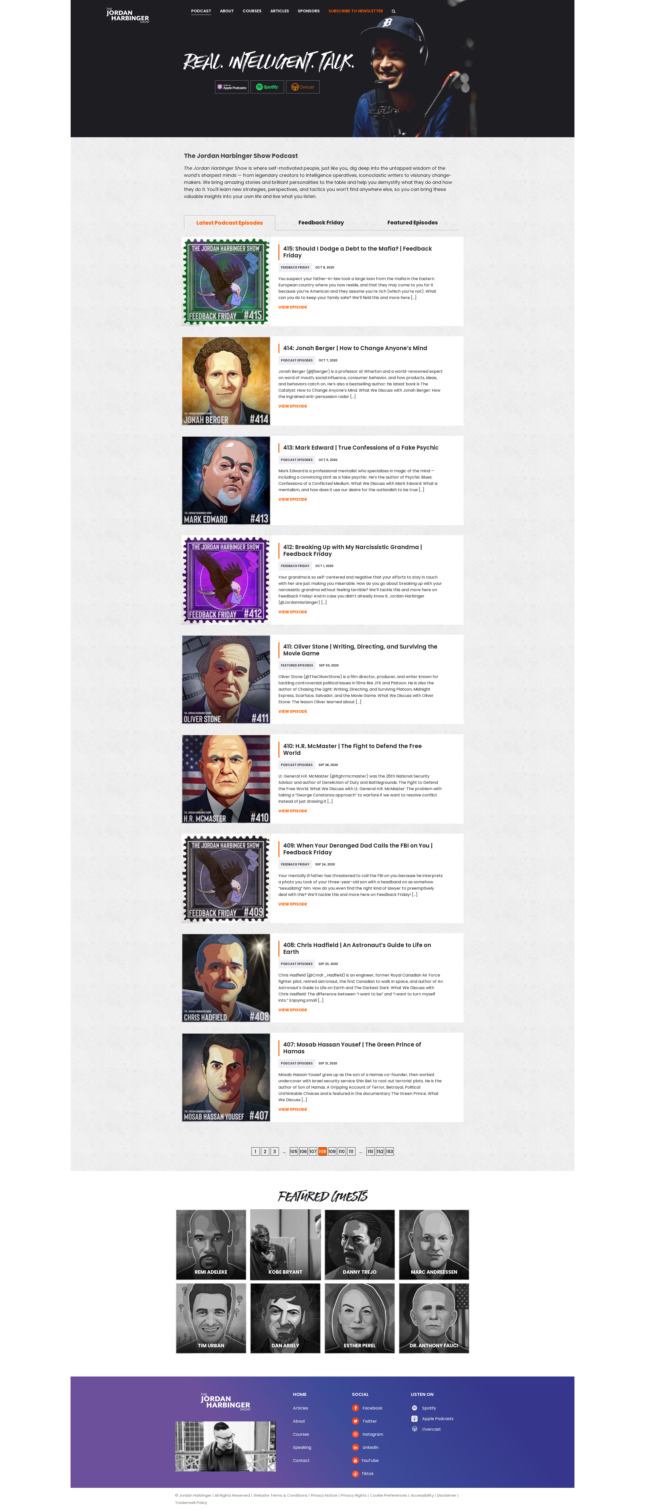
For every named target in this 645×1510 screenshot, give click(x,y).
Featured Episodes (413, 222)
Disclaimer (446, 1495)
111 (351, 1152)
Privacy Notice (324, 1495)
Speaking (302, 1447)
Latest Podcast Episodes (230, 222)
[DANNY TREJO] (359, 1244)
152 (380, 1152)
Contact (301, 1460)
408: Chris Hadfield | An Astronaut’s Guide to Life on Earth (357, 948)
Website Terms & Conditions (280, 1495)
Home (300, 1394)
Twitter (369, 1421)
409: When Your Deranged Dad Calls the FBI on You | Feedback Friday (358, 849)
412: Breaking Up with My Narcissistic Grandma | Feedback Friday (352, 550)
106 (303, 1152)
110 (342, 1152)
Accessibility (422, 1495)
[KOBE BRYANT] (285, 1244)
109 (332, 1152)
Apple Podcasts (438, 1419)
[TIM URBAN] (211, 1318)
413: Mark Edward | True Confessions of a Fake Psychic (361, 448)
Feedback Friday (321, 222)
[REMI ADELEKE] (211, 1244)
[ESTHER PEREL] (359, 1318)
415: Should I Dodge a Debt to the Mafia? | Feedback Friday (357, 252)
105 (293, 1152)
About (299, 1421)
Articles (300, 1408)
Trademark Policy (191, 1502)
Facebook (372, 1408)
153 (389, 1152)
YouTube (370, 1460)
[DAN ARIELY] (285, 1318)
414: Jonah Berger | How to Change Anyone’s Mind (355, 348)
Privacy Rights (354, 1495)
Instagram (372, 1434)
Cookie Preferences (388, 1495)
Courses (301, 1434)
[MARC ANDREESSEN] (434, 1244)
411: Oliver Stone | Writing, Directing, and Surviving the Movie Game (360, 650)
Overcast (431, 1429)
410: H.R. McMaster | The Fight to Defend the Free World (352, 749)
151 (370, 1152)
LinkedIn (370, 1447)
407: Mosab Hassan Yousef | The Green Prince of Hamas (352, 1048)
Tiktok (368, 1474)
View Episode (292, 307)
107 (313, 1152)
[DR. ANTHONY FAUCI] (434, 1318)
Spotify (429, 1408)
